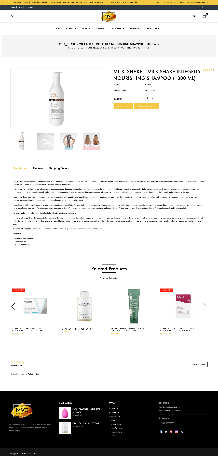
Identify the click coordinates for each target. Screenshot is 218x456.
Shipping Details (59, 168)
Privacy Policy (116, 424)
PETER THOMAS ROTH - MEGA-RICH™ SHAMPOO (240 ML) (128, 330)
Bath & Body (154, 28)
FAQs (20, 7)
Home (70, 48)
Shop (85, 28)
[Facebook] (161, 432)
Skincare (117, 28)
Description (20, 168)
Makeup (100, 28)
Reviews (38, 168)
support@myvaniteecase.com (170, 410)
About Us (114, 409)
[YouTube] (182, 432)
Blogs (113, 436)
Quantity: (118, 99)
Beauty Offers (116, 416)
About (12, 7)
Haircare (135, 28)
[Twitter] (166, 432)
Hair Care (81, 48)
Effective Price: (120, 90)
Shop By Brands (117, 428)
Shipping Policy (117, 432)
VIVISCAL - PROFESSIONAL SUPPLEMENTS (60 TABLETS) (28, 330)
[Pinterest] (171, 432)
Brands (70, 28)
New (58, 28)
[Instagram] (177, 432)
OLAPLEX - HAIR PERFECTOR (77, 329)
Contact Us (29, 7)
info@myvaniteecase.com (197, 2)
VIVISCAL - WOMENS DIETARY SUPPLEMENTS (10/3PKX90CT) (177, 330)
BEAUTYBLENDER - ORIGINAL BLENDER (86, 411)
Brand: (116, 85)
